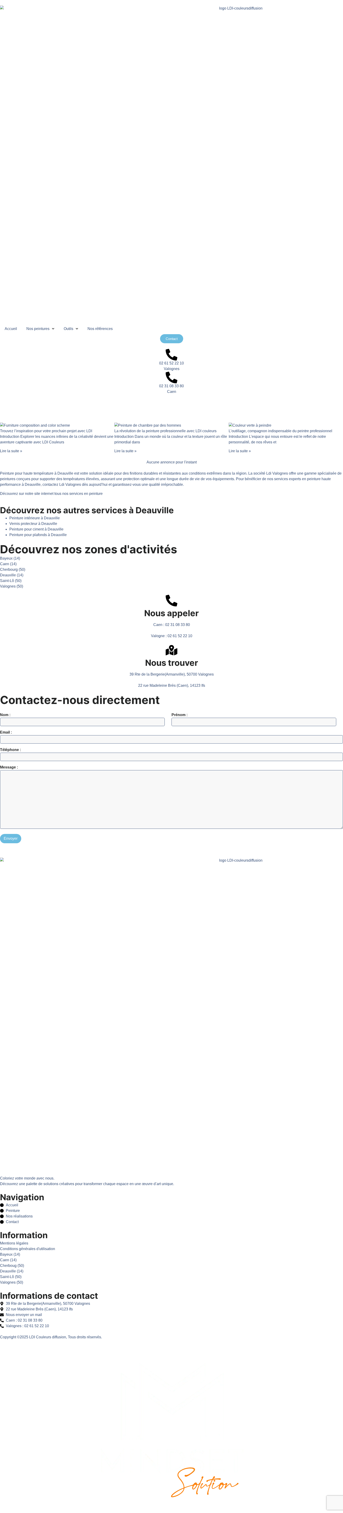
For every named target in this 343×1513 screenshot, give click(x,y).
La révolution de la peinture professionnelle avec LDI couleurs (165, 431)
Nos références (100, 329)
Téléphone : (10, 750)
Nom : (5, 715)
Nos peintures (37, 329)
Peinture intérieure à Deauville (34, 518)
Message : (9, 767)
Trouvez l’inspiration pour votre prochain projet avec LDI (46, 431)
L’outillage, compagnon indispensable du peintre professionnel (280, 431)
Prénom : (180, 715)
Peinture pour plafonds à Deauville (38, 535)
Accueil (11, 329)
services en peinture (86, 494)
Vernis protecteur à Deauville (33, 524)
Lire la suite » (11, 451)
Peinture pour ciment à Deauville (36, 529)
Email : (6, 732)
